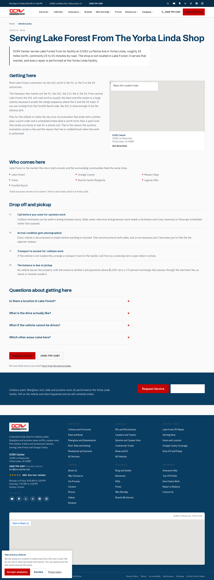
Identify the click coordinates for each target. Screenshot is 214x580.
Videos (71, 497)
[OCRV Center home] (17, 12)
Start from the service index (56, 366)
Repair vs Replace (171, 486)
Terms (143, 576)
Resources (130, 12)
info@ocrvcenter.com (19, 469)
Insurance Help (170, 470)
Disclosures (168, 576)
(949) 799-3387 (96, 3)
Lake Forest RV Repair (173, 429)
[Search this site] (167, 3)
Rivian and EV (121, 451)
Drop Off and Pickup (172, 451)
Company (146, 12)
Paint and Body (75, 434)
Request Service (193, 12)
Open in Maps (19, 516)
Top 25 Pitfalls (170, 475)
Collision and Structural (79, 429)
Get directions (119, 145)
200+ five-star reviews (33, 475)
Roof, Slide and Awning (79, 445)
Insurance (73, 12)
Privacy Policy (132, 576)
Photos (71, 492)
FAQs (117, 481)
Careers (72, 486)
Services (43, 12)
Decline (38, 572)
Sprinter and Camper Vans (128, 440)
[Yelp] (185, 3)
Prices (118, 12)
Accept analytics (17, 572)
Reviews (72, 502)
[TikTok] (190, 3)
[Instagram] (202, 3)
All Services (74, 456)
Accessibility (154, 576)
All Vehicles (121, 456)
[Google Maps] (179, 3)
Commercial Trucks (124, 445)
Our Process (74, 481)
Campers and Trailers (125, 434)
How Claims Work (171, 481)
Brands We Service (124, 497)
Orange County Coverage (175, 445)
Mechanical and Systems (80, 451)
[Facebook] (196, 3)
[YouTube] (174, 3)
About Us (72, 470)
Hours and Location (172, 440)
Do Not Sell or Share (195, 576)
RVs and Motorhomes (125, 429)
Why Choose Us (75, 475)
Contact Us (168, 492)
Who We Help (102, 12)
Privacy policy (55, 572)
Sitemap (180, 576)
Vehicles (58, 12)
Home (12, 23)
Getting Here (169, 434)
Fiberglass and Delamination (82, 440)
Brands (88, 12)
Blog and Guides (123, 470)
